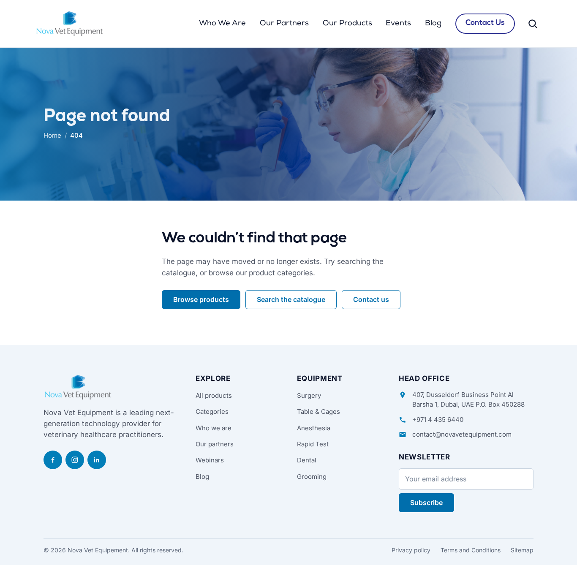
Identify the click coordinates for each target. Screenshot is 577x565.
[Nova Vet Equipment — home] (69, 24)
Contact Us (485, 23)
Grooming (312, 477)
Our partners (215, 444)
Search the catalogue (291, 299)
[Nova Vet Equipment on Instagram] (74, 460)
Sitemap (522, 550)
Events (398, 23)
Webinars (210, 460)
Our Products (347, 23)
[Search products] (532, 23)
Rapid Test (313, 444)
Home (52, 135)
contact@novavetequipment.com (462, 434)
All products (214, 395)
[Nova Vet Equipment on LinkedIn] (96, 460)
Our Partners (284, 23)
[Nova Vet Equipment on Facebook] (53, 460)
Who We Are (222, 23)
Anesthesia (313, 428)
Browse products (201, 299)
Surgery (309, 395)
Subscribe (426, 502)
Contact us (371, 299)
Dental (306, 460)
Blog (433, 23)
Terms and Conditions (471, 550)
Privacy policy (411, 550)
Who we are (213, 428)
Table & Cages (318, 411)
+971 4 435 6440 (437, 420)
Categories (212, 411)
